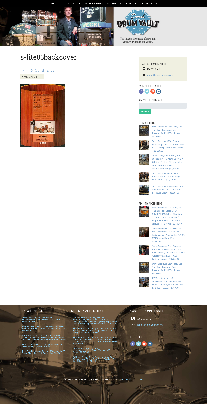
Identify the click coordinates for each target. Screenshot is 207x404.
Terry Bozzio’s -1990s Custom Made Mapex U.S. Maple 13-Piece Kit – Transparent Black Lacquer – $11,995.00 (44, 328)
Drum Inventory (94, 4)
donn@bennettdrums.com (160, 75)
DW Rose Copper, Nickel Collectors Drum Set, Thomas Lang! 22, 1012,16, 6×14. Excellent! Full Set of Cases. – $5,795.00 (94, 359)
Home (52, 4)
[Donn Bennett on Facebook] (141, 93)
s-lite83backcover (38, 70)
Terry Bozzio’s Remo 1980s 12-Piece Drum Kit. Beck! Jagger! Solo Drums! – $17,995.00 (166, 176)
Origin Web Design (131, 379)
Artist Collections (69, 4)
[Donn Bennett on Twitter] (147, 93)
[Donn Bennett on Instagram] (158, 93)
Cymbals (112, 4)
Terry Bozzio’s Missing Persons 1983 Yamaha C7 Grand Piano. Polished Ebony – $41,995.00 (167, 189)
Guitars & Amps (149, 4)
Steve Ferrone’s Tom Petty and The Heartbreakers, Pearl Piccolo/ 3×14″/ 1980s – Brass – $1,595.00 (42, 320)
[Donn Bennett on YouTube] (152, 93)
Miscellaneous (128, 4)
